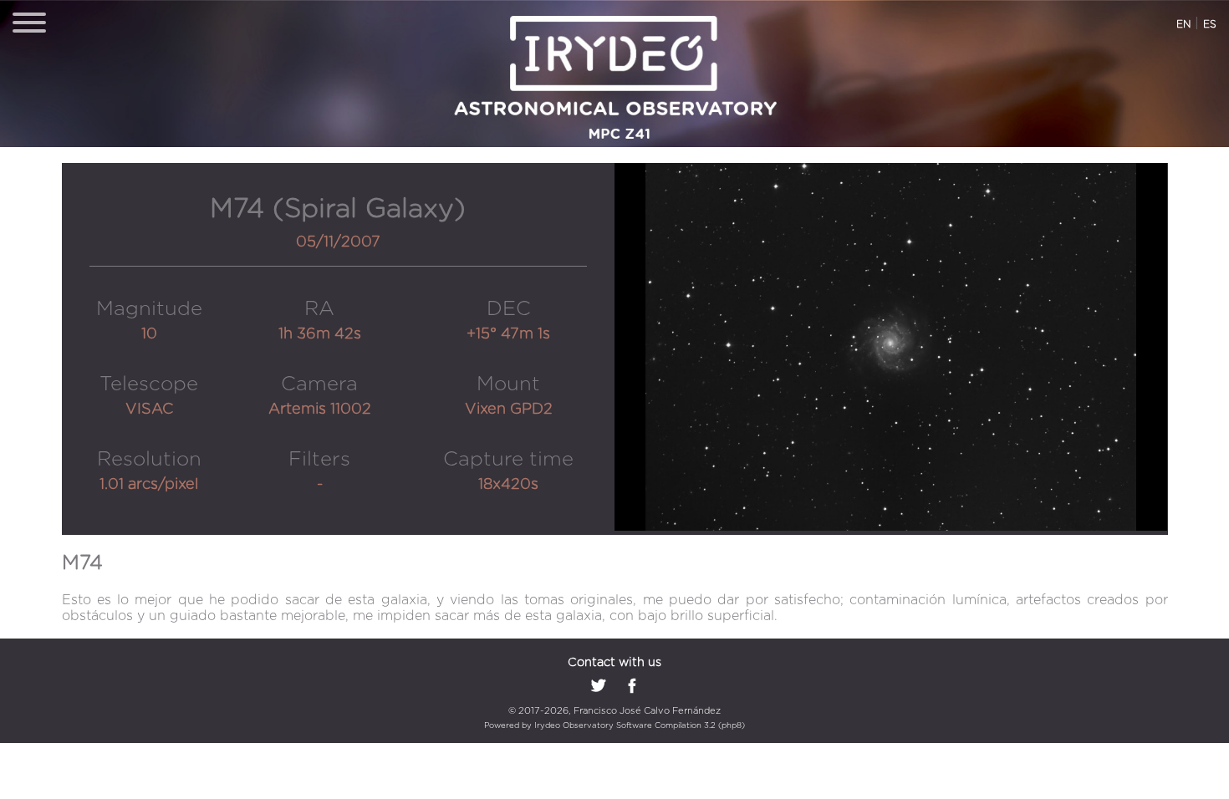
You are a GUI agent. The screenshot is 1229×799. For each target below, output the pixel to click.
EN (1183, 24)
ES (1209, 24)
